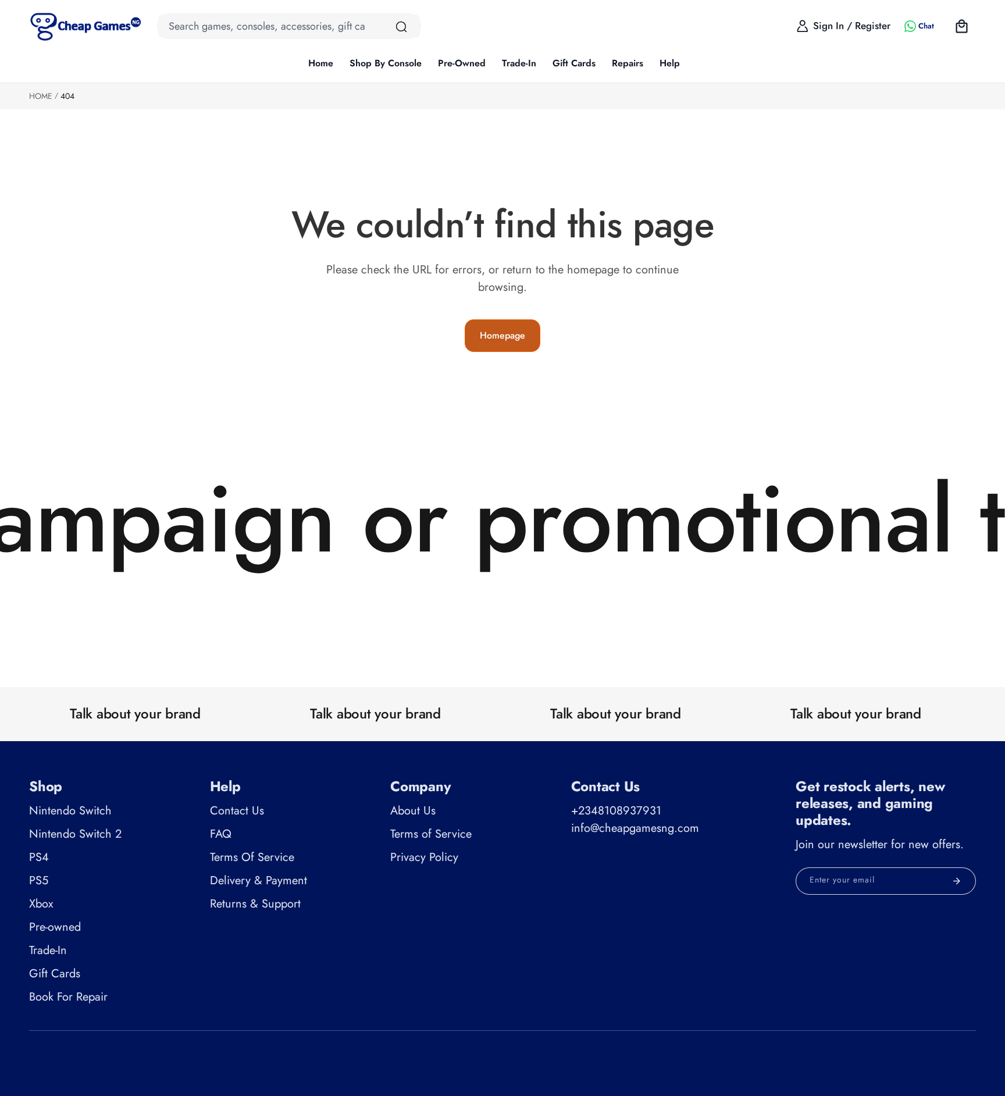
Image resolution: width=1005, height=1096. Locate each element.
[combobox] (289, 26)
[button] (385, 64)
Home (40, 96)
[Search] (401, 27)
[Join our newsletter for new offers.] (957, 881)
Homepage (502, 335)
